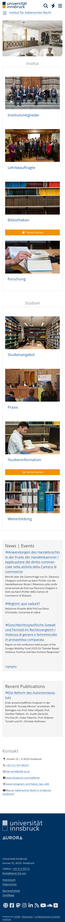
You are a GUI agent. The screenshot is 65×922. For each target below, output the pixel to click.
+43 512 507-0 (21, 868)
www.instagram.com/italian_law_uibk (27, 784)
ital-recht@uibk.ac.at (17, 771)
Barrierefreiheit (11, 890)
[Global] (52, 5)
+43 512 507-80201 (17, 765)
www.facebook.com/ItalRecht (23, 777)
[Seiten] (60, 5)
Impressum (9, 879)
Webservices (27, 917)
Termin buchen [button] (34, 232)
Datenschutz (9, 884)
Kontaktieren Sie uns (14, 873)
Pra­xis (13, 407)
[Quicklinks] (53, 5)
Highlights (11, 666)
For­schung (17, 278)
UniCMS (16, 917)
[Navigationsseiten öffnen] (5, 13)
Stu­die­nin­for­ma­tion (24, 459)
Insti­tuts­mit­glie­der (23, 114)
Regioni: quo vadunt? (24, 603)
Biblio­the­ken (18, 219)
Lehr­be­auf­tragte (21, 167)
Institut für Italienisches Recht (30, 12)
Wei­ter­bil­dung (20, 518)
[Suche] (46, 5)
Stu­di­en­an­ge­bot (21, 354)
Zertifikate (8, 895)
